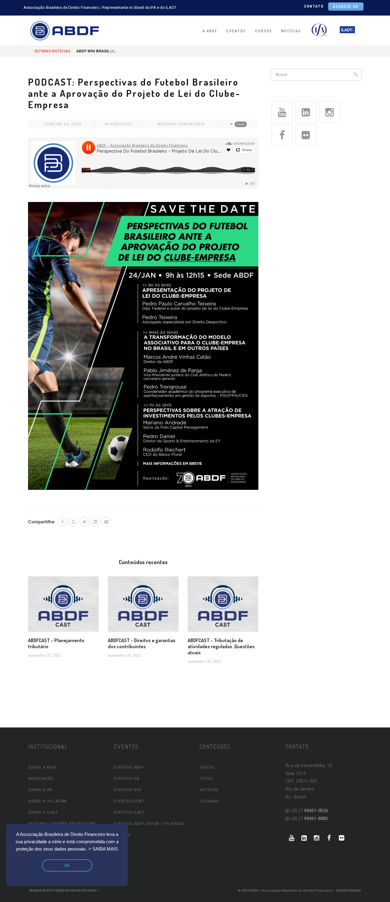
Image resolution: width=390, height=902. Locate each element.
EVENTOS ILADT (129, 812)
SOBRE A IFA (40, 790)
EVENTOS (236, 30)
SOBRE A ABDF (42, 767)
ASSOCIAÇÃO (41, 778)
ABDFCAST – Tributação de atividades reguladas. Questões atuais (221, 646)
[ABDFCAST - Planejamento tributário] (63, 606)
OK (67, 865)
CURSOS (263, 30)
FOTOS (206, 778)
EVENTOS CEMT (129, 801)
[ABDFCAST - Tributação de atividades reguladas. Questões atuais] (223, 606)
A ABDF (209, 30)
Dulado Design (348, 890)
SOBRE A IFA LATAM (47, 801)
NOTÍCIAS (291, 30)
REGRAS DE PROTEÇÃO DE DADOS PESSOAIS (63, 890)
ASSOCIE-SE (346, 6)
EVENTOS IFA (126, 778)
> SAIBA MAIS (103, 849)
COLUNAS (209, 801)
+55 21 (308, 810)
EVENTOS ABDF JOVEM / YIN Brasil (149, 824)
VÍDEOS (207, 767)
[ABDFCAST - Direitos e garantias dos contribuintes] (143, 606)
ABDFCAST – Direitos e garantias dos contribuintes (142, 643)
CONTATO (314, 6)
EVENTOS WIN (127, 790)
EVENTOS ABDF (129, 767)
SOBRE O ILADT (43, 812)
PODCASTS (122, 124)
